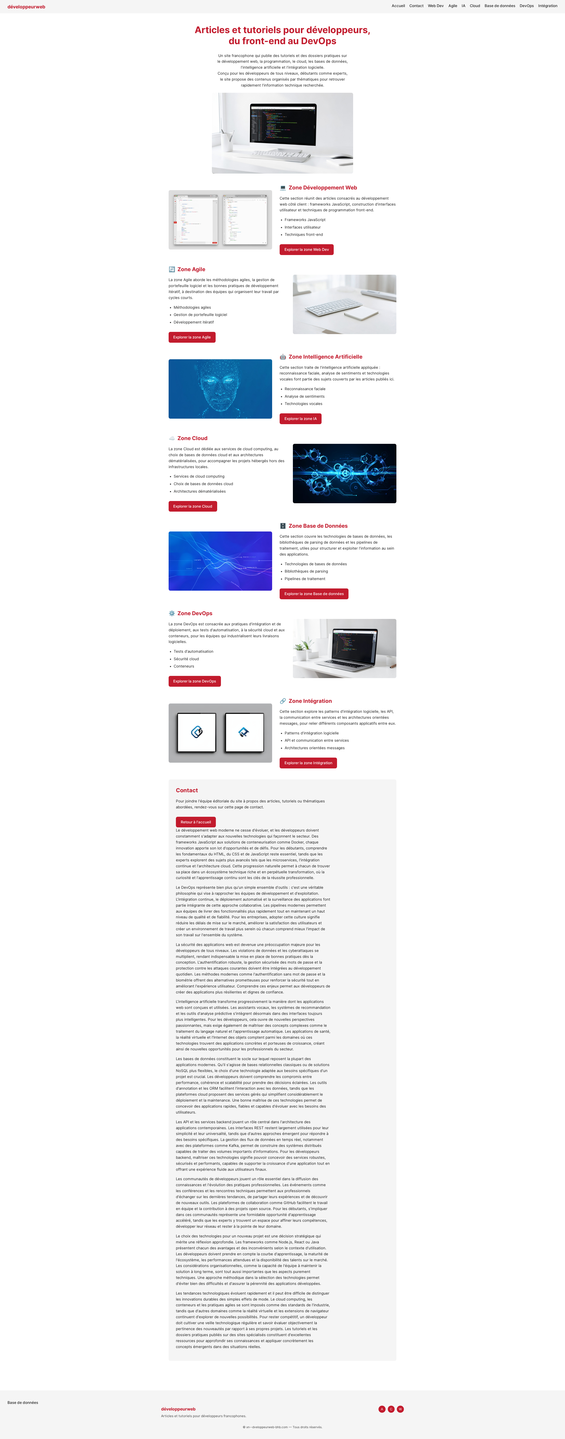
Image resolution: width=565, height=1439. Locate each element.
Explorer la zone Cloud (192, 506)
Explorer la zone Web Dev (306, 249)
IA (463, 6)
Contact (416, 6)
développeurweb (26, 6)
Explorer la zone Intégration (308, 763)
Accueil (398, 6)
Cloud (475, 6)
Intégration (547, 6)
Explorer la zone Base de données (314, 594)
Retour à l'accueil (196, 822)
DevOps (527, 6)
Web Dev (436, 6)
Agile (452, 6)
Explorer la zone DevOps (194, 681)
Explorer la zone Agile (192, 337)
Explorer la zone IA (300, 418)
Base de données (500, 6)
